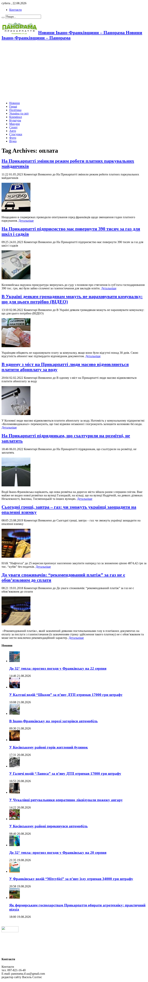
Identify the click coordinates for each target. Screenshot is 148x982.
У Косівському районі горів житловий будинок (48, 747)
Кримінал (15, 117)
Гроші (13, 106)
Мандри (14, 123)
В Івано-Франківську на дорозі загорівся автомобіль (53, 721)
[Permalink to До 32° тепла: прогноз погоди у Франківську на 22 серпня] (14, 661)
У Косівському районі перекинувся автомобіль (48, 826)
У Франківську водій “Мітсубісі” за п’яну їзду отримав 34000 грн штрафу (71, 879)
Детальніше (26, 220)
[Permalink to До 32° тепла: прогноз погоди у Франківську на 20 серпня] (14, 845)
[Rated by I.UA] (10, 931)
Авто (12, 130)
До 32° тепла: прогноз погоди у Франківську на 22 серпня (57, 668)
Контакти (15, 9)
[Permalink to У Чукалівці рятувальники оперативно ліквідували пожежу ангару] (14, 792)
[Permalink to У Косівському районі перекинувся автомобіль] (14, 818)
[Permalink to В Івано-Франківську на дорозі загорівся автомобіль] (14, 713)
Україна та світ (19, 113)
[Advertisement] (74, 71)
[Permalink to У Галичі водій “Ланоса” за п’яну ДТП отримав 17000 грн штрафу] (14, 766)
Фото (12, 137)
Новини (14, 103)
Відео (13, 141)
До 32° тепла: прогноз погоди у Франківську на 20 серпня (57, 853)
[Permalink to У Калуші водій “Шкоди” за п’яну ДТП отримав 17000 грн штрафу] (14, 687)
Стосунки (15, 134)
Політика (15, 110)
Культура (15, 120)
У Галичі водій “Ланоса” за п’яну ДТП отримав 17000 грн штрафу (65, 773)
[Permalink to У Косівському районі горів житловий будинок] (14, 739)
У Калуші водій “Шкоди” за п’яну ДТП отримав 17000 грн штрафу (66, 695)
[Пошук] (3, 17)
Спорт (13, 127)
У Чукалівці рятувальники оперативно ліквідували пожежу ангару (66, 800)
